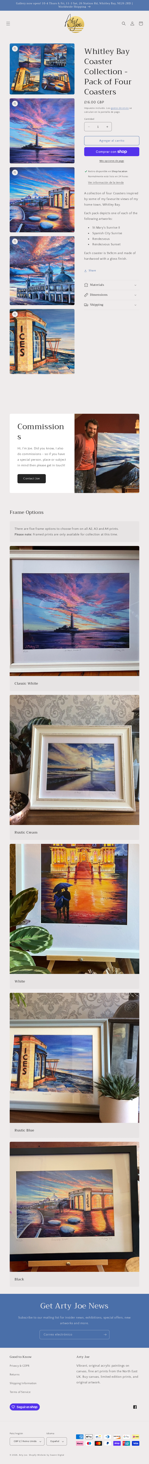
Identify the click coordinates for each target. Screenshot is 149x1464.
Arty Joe (23, 1455)
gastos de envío (120, 108)
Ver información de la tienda (106, 182)
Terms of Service (20, 1392)
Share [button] (92, 270)
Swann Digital (57, 1455)
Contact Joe (31, 478)
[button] (8, 23)
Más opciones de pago (112, 161)
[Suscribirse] (105, 1334)
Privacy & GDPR (19, 1365)
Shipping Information (23, 1383)
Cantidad (89, 119)
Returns (14, 1374)
